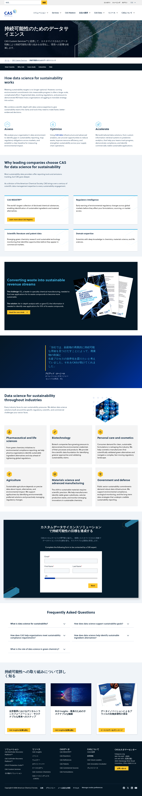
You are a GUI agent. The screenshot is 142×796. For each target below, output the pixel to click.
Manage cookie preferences (92, 787)
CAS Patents (64, 764)
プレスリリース (92, 768)
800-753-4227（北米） (122, 756)
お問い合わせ (121, 768)
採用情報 (90, 756)
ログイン (124, 2)
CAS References (65, 760)
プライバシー (50, 788)
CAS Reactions (65, 756)
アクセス (76, 788)
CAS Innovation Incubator (96, 764)
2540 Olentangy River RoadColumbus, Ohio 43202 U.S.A (125, 762)
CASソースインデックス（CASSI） (40, 777)
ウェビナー (36, 760)
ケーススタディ (37, 768)
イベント (35, 756)
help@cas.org (120, 754)
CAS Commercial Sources (69, 768)
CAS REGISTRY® (65, 752)
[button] (134, 2)
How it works (10, 67)
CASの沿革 (91, 752)
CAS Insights (37, 752)
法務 (41, 788)
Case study (31, 67)
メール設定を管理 (64, 788)
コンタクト (107, 2)
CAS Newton (70, 12)
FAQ (50, 67)
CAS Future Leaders (94, 760)
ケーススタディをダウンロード (112, 730)
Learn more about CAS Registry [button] (21, 219)
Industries (42, 67)
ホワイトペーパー (38, 764)
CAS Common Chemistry (41, 772)
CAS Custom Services (13, 769)
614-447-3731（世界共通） (124, 758)
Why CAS (21, 67)
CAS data (59, 135)
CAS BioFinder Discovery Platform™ (14, 753)
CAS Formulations (66, 772)
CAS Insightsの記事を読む (18, 730)
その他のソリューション (13, 773)
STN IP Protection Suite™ (14, 765)
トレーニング (116, 2)
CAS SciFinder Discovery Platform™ (14, 759)
